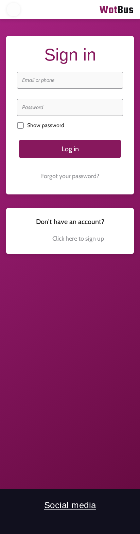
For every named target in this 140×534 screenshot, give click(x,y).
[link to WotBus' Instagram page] (94, 520)
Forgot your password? (70, 176)
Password (32, 107)
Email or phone (38, 80)
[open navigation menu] (13, 9)
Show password (45, 125)
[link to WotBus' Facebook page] (46, 520)
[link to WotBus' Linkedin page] (70, 520)
